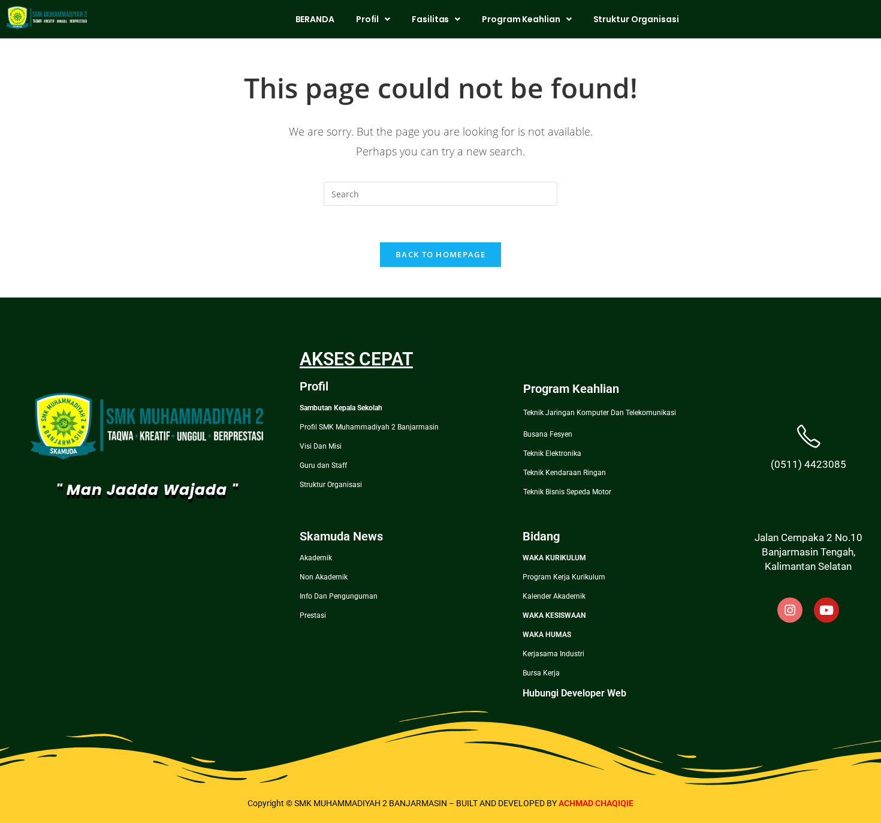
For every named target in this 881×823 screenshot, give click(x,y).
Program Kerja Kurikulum (564, 577)
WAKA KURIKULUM (554, 558)
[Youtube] (826, 610)
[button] (373, 19)
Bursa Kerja (541, 673)
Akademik (316, 558)
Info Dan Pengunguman (339, 596)
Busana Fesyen (547, 434)
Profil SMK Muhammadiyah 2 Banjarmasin (369, 427)
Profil (367, 19)
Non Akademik (324, 577)
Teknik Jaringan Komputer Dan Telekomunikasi (599, 413)
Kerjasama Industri (553, 654)
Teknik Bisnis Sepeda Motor (567, 492)
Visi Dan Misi (321, 446)
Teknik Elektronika (552, 453)
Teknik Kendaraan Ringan (564, 472)
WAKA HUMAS (547, 634)
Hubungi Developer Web (574, 693)
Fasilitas (430, 19)
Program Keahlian (521, 19)
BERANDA (314, 19)
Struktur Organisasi (636, 19)
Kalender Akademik (554, 596)
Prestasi (313, 615)
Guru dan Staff (323, 465)
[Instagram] (789, 610)
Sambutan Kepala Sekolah (341, 408)
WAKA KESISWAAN (554, 615)
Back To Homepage (440, 254)
